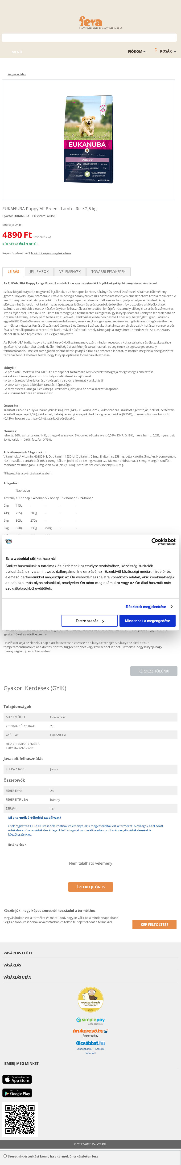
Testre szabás (87, 621)
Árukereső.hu (90, 1035)
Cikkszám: (39, 216)
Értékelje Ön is (11, 225)
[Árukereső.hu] (90, 1031)
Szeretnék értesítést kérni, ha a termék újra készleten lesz (53, 1156)
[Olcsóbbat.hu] (90, 1043)
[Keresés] (173, 37)
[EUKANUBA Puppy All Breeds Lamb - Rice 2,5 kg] (88, 140)
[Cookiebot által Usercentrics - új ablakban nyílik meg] (155, 541)
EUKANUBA (21, 216)
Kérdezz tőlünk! (154, 671)
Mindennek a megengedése (147, 621)
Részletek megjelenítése (146, 607)
